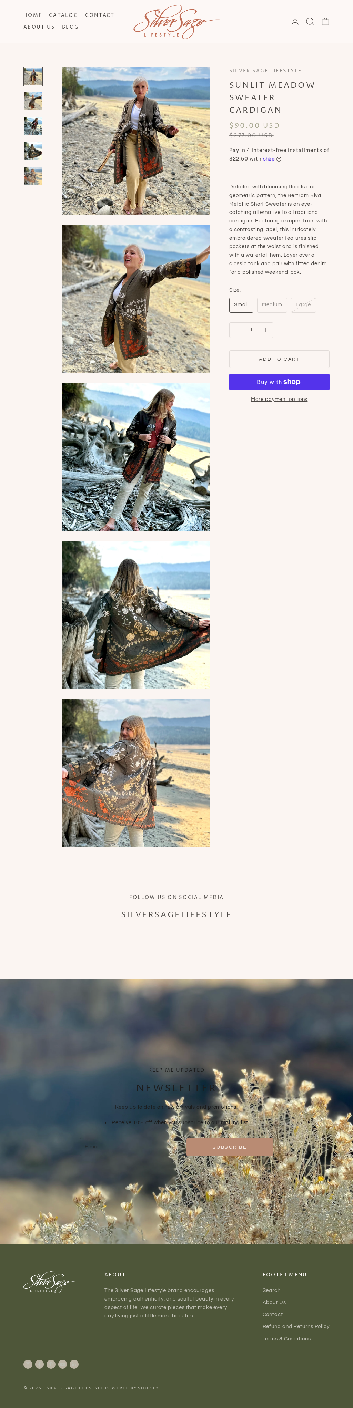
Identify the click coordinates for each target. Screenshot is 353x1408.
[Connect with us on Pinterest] (51, 1364)
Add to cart (279, 359)
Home (32, 15)
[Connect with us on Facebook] (39, 1364)
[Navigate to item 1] (33, 76)
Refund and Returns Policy (296, 1326)
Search (272, 1290)
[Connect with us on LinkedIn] (74, 1364)
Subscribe (230, 1147)
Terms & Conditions (287, 1339)
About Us (39, 27)
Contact (100, 15)
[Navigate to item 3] (33, 126)
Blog (70, 27)
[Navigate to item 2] (33, 101)
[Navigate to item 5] (33, 175)
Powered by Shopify (132, 1388)
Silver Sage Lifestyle (265, 71)
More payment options (279, 399)
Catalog (63, 15)
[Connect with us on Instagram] (28, 1364)
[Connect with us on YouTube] (62, 1364)
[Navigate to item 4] (33, 151)
